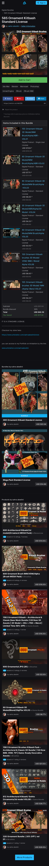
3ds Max (6, 86)
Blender (15, 86)
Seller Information (28, 26)
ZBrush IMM (28, 91)
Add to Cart (24, 80)
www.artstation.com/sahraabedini (15, 348)
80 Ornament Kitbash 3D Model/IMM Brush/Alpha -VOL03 (33, 184)
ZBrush (19, 91)
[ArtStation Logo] (24, 2)
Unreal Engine (8, 91)
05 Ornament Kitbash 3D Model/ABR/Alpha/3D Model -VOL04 (33, 208)
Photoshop (34, 86)
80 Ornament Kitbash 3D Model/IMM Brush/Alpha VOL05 (33, 233)
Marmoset (24, 86)
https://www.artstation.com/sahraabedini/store (20, 335)
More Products (24, 857)
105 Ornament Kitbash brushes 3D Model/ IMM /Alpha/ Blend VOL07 (33, 285)
